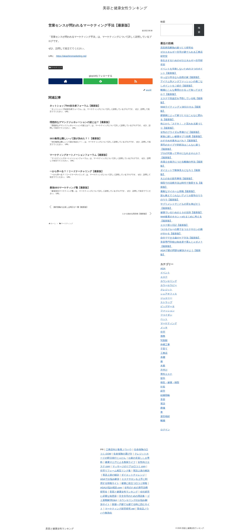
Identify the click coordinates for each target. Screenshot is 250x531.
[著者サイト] (65, 81)
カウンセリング (168, 281)
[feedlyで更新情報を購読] (100, 81)
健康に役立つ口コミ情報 (134, 483)
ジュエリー (166, 298)
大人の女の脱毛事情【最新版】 (176, 178)
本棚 (162, 357)
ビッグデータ (167, 306)
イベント (165, 272)
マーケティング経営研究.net (120, 508)
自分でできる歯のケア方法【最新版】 (180, 237)
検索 (162, 21)
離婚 (162, 420)
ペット (163, 319)
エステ (163, 277)
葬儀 (162, 408)
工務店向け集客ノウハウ (119, 449)
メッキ (163, 327)
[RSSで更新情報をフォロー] (136, 81)
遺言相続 (165, 416)
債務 (162, 336)
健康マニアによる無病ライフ (120, 462)
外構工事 (165, 344)
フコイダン (166, 315)
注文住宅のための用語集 (132, 496)
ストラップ (166, 302)
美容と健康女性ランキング (124, 491)
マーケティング (56, 67)
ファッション (167, 311)
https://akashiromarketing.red (71, 56)
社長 (162, 387)
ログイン (165, 429)
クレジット (166, 289)
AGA (162, 268)
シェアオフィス (168, 294)
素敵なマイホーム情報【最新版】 (178, 191)
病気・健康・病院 (169, 382)
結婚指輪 (165, 395)
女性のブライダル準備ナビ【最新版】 (180, 132)
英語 (162, 403)
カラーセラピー (168, 285)
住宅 (162, 332)
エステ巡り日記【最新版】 (174, 225)
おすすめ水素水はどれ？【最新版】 (179, 140)
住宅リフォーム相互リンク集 (115, 470)
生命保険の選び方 (122, 454)
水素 (162, 365)
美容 (162, 399)
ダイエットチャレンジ (133, 475)
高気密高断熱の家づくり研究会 (176, 47)
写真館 (163, 340)
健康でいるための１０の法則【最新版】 (181, 212)
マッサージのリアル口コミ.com (129, 466)
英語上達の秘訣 (141, 470)
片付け (163, 370)
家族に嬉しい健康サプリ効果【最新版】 (181, 136)
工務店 (163, 353)
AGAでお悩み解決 (109, 479)
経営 (162, 391)
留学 (162, 378)
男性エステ (166, 374)
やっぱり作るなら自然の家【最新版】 (180, 77)
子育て (163, 348)
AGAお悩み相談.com (111, 487)
